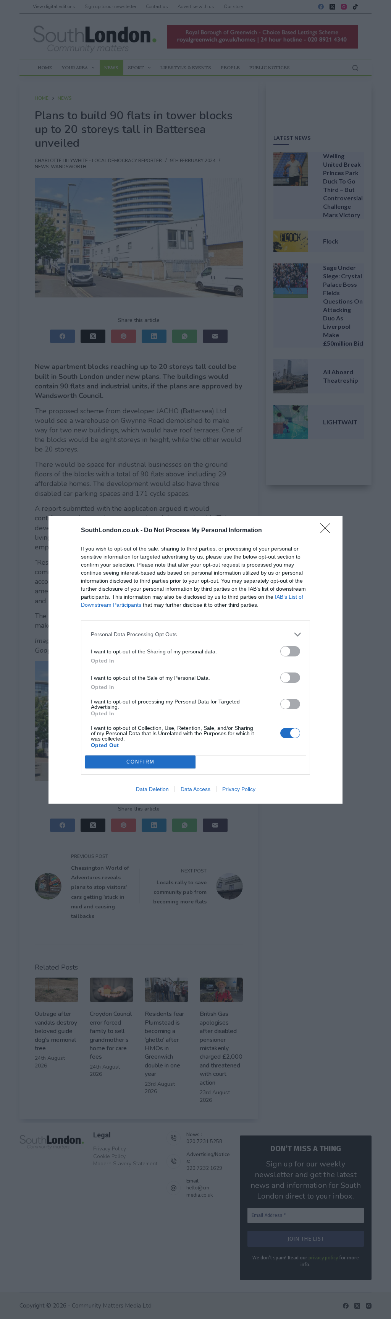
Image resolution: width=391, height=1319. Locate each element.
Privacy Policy (238, 789)
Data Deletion (152, 789)
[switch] (290, 651)
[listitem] (195, 634)
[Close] (327, 530)
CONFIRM (140, 762)
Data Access (195, 789)
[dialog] (195, 660)
